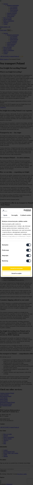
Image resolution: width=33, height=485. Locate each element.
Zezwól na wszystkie (16, 268)
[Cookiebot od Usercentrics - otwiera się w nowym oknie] (23, 210)
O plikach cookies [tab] (25, 215)
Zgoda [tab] (5, 215)
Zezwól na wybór (17, 273)
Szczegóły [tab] (14, 215)
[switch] (28, 250)
